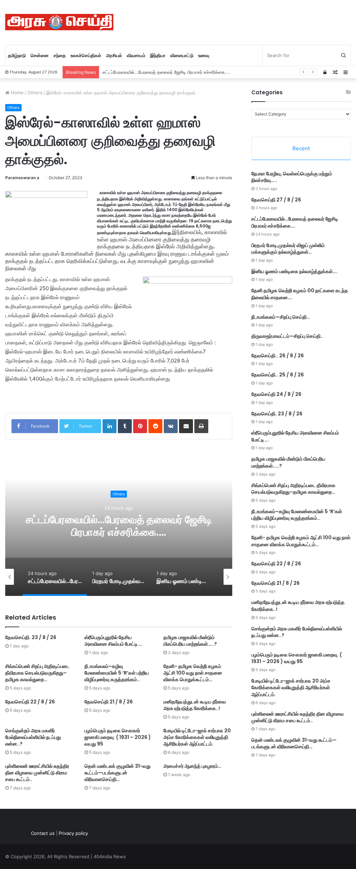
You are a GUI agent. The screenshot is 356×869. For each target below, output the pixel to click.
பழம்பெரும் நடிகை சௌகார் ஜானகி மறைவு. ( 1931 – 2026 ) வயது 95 (117, 737)
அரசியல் (114, 55)
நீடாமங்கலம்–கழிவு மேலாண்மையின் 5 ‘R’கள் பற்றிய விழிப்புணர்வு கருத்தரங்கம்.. (116, 673)
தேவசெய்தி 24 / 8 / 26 (276, 394)
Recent (301, 148)
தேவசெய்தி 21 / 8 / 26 (108, 701)
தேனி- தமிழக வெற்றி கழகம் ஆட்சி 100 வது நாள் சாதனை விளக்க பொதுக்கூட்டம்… (192, 673)
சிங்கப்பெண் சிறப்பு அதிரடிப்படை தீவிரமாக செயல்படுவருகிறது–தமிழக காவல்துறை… (37, 673)
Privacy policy (73, 833)
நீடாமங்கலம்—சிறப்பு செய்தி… (280, 316)
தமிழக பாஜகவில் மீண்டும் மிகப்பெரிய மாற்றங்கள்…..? (190, 640)
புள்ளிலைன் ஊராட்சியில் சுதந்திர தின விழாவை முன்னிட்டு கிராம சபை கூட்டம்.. (37, 773)
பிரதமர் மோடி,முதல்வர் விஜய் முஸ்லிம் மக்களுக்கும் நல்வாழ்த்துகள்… (288, 249)
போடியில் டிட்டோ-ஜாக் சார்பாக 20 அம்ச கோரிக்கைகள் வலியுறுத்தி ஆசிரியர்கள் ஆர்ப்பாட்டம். (197, 737)
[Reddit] (155, 426)
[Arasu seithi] (59, 22)
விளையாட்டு (181, 55)
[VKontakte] (171, 426)
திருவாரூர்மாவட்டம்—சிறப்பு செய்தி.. (287, 336)
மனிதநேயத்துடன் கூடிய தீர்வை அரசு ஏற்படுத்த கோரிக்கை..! (194, 705)
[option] (51, 577)
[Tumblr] (125, 426)
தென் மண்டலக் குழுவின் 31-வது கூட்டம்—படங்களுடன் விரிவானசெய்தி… (117, 773)
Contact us (43, 833)
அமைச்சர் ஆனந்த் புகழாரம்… (192, 766)
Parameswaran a (22, 177)
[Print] (201, 426)
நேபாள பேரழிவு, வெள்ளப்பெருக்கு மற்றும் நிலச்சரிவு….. (291, 177)
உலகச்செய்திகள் (86, 55)
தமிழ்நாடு (17, 55)
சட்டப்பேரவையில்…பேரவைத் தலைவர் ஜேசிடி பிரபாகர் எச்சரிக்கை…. (166, 72)
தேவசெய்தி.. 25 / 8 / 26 (277, 374)
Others (34, 92)
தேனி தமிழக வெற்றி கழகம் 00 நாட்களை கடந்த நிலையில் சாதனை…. (299, 294)
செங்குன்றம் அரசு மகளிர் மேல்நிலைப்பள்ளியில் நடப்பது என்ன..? (33, 737)
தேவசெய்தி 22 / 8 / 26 (30, 701)
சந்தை (60, 55)
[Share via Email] (186, 426)
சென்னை (40, 55)
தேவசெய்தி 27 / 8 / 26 (276, 199)
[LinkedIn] (109, 426)
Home (16, 92)
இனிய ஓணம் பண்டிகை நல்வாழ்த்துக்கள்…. (294, 271)
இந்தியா (157, 55)
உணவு (203, 55)
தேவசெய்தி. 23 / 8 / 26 (30, 637)
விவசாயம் (136, 55)
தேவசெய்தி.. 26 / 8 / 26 (277, 355)
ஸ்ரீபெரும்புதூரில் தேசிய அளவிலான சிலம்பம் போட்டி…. (113, 640)
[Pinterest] (140, 426)
